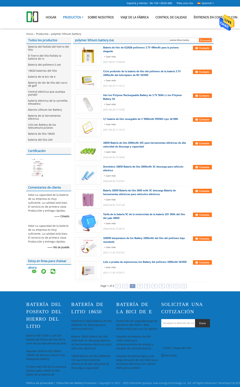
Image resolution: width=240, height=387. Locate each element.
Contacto (204, 48)
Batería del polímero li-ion (44, 64)
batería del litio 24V (40, 139)
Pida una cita (185, 3)
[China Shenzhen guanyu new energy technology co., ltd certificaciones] (37, 167)
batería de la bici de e (42, 76)
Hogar (51, 17)
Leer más (111, 56)
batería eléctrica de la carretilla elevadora (48, 102)
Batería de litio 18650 (41, 133)
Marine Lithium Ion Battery (45, 109)
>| (183, 286)
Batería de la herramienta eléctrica (44, 117)
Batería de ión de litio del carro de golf (47, 84)
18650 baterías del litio (42, 70)
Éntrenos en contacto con (215, 17)
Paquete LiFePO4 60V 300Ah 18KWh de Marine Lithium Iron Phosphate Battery (45, 355)
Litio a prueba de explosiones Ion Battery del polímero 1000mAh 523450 (145, 262)
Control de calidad (171, 17)
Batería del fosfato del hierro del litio (48, 48)
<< (125, 286)
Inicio (29, 34)
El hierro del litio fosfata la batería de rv (44, 57)
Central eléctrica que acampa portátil (46, 93)
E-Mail (166, 348)
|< (117, 286)
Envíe (202, 323)
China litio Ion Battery (69, 383)
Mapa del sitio (182, 348)
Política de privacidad (39, 383)
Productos (72, 17)
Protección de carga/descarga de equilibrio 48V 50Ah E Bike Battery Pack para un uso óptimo (136, 325)
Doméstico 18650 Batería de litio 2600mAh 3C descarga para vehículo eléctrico (91, 325)
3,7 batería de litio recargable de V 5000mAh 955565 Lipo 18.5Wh (140, 119)
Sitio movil (170, 355)
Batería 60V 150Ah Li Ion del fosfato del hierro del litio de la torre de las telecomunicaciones (46, 339)
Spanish (207, 3)
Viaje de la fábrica (135, 17)
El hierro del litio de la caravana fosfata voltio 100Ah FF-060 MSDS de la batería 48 (46, 370)
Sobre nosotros (101, 17)
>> (176, 286)
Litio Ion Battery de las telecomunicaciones (42, 126)
